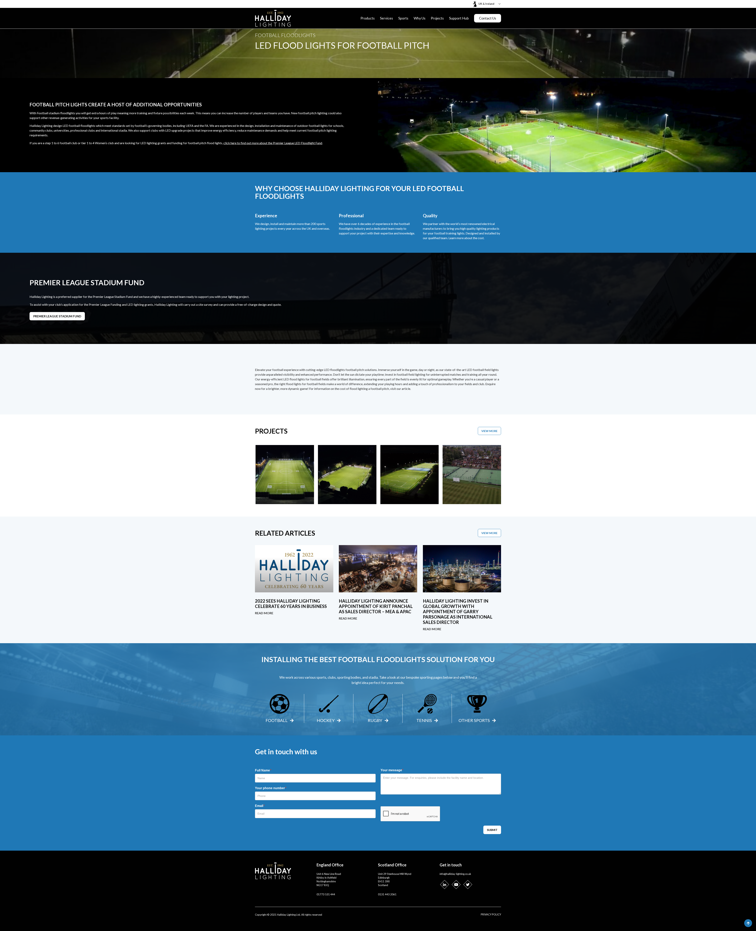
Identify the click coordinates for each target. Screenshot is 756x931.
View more (489, 431)
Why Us (419, 18)
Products (367, 18)
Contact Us (487, 18)
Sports (403, 18)
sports (104, 118)
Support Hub (459, 18)
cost (481, 238)
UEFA (190, 125)
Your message (392, 770)
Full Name (263, 770)
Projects (437, 18)
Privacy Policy (491, 914)
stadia (373, 677)
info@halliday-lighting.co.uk (455, 873)
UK (309, 228)
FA (206, 125)
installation (262, 125)
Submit (492, 830)
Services (386, 18)
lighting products (487, 228)
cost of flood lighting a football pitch (364, 388)
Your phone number (270, 788)
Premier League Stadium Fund (57, 316)
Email (260, 805)
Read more (264, 613)
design (57, 125)
